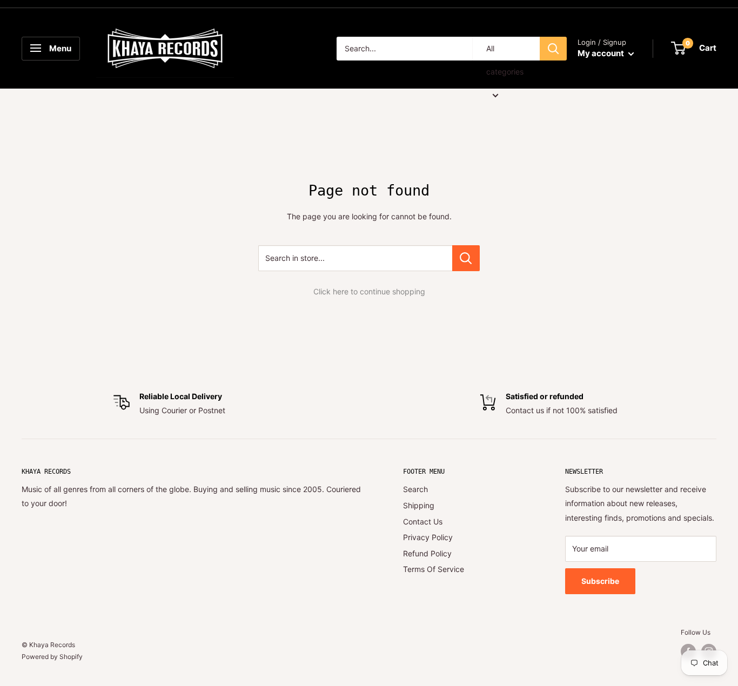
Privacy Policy (428, 537)
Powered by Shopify (52, 657)
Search (415, 489)
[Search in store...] (466, 258)
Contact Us (422, 521)
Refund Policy (427, 553)
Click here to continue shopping (369, 291)
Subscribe (600, 581)
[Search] (553, 48)
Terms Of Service (433, 569)
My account (602, 53)
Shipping (418, 505)
